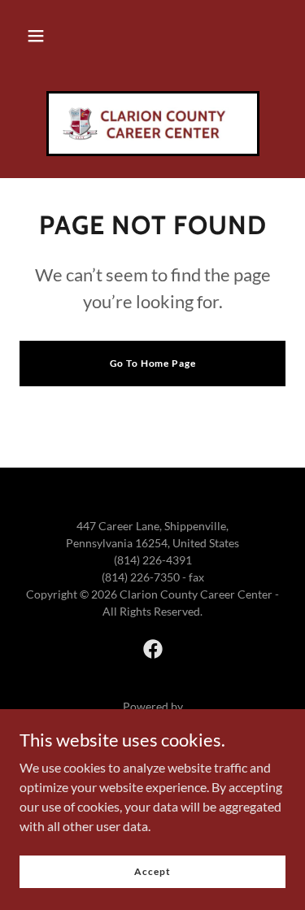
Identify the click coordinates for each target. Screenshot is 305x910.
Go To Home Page (153, 363)
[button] (36, 36)
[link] (153, 124)
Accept (152, 871)
